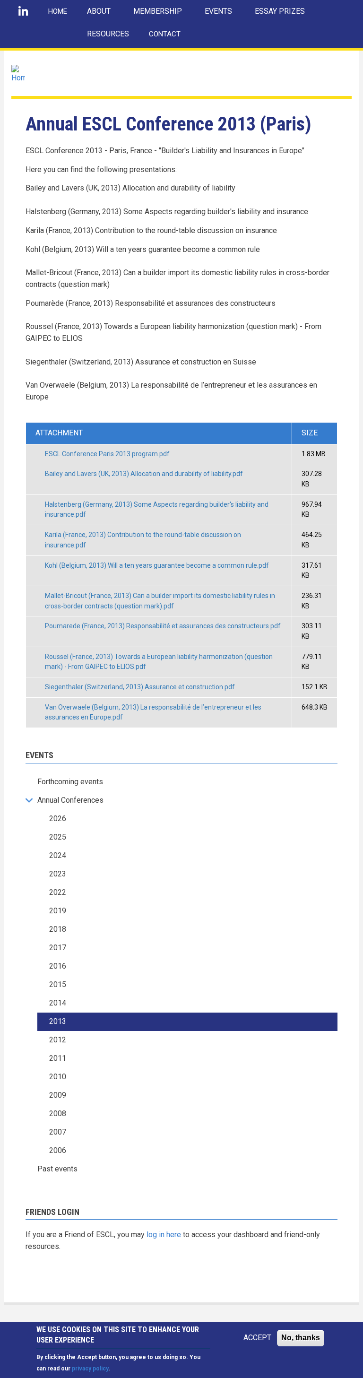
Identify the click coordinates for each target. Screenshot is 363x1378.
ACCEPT (257, 1337)
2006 (57, 1150)
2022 (57, 892)
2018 (57, 929)
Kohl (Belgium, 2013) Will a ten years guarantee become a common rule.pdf (157, 565)
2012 (57, 1039)
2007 (57, 1131)
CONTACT (165, 34)
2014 (57, 1002)
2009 (57, 1095)
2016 (57, 966)
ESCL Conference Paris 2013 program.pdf (107, 454)
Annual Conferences (70, 800)
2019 (57, 910)
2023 (57, 873)
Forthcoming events (70, 781)
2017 (57, 947)
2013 (57, 1021)
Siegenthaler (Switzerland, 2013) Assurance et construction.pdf (140, 687)
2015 (57, 984)
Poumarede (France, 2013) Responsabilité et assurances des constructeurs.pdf (163, 626)
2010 (57, 1076)
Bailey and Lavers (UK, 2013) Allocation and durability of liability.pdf (144, 473)
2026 (57, 818)
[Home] (18, 73)
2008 (57, 1113)
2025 (57, 836)
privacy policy (90, 1368)
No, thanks (300, 1338)
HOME (57, 11)
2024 (57, 855)
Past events (57, 1168)
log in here (164, 1234)
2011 (57, 1058)
